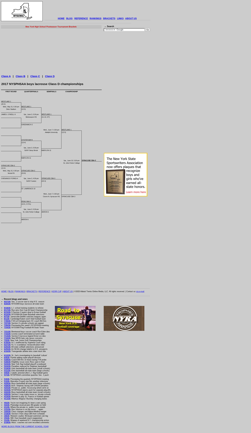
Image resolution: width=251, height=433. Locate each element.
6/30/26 (7, 342)
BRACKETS (109, 18)
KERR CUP (57, 291)
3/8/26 (6, 416)
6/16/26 (7, 351)
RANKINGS (95, 18)
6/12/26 (7, 355)
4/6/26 (6, 403)
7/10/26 (7, 338)
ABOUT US (131, 18)
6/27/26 (7, 345)
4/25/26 (7, 388)
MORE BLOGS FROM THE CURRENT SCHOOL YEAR (25, 426)
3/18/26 (7, 414)
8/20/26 (7, 304)
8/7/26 (6, 317)
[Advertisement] (97, 9)
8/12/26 (7, 314)
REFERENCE (81, 18)
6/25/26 (7, 347)
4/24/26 (7, 390)
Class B (20, 76)
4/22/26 (7, 392)
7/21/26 (7, 332)
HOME (61, 18)
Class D (50, 76)
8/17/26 (7, 310)
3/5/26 (6, 418)
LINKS (120, 18)
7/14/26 (7, 336)
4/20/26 (7, 394)
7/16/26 (7, 334)
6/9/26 (6, 357)
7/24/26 (7, 327)
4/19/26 (7, 396)
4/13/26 (7, 399)
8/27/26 (7, 302)
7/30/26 (7, 321)
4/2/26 (6, 405)
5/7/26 (6, 375)
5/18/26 (7, 368)
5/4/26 (6, 379)
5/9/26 (6, 373)
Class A (6, 76)
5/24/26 (7, 364)
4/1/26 (6, 407)
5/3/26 (6, 381)
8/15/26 (7, 312)
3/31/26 (7, 409)
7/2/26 (6, 340)
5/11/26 (7, 371)
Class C (35, 76)
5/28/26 (7, 360)
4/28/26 (7, 386)
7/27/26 (7, 323)
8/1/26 (6, 319)
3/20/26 (7, 411)
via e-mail (140, 291)
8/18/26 (7, 308)
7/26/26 (7, 325)
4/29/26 (7, 383)
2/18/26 (7, 422)
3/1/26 (6, 420)
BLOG (69, 18)
